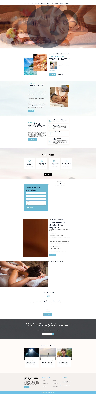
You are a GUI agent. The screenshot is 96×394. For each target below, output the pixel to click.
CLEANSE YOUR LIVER (46, 361)
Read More (31, 110)
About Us (26, 387)
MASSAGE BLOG (67, 3)
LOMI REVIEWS (61, 3)
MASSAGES (48, 3)
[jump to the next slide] (95, 27)
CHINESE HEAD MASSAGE (29, 164)
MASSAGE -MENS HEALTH (55, 3)
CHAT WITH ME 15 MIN (66, 164)
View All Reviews (48, 314)
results (35, 105)
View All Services (33, 139)
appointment (53, 74)
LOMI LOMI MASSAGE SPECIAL (54, 164)
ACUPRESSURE (56, 125)
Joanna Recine (48, 392)
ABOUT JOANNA (37, 3)
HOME (32, 3)
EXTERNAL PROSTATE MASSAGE (57, 139)
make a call (61, 74)
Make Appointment (30, 207)
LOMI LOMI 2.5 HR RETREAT (42, 164)
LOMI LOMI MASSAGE (58, 119)
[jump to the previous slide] (1, 27)
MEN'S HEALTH (56, 131)
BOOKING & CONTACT (43, 3)
